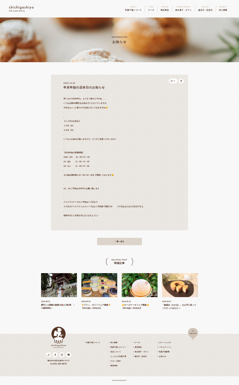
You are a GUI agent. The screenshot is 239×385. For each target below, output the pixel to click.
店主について (116, 352)
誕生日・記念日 (141, 356)
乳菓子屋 (21, 9)
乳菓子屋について (93, 342)
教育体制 (114, 365)
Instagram (61, 354)
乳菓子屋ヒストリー (118, 347)
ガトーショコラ (165, 342)
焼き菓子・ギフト (142, 352)
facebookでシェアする (181, 80)
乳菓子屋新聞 (164, 352)
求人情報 (114, 342)
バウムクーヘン (165, 347)
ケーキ (137, 342)
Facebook (55, 354)
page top (193, 333)
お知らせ (162, 356)
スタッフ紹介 (116, 361)
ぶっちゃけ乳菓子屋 (118, 356)
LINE (68, 354)
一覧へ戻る (119, 241)
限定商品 (138, 347)
